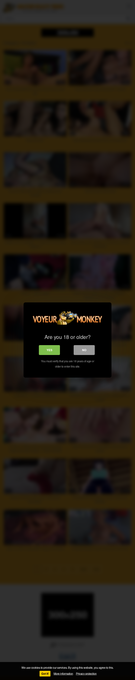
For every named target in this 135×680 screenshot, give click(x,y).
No (84, 350)
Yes (49, 350)
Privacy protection (86, 674)
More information (63, 674)
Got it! (45, 674)
